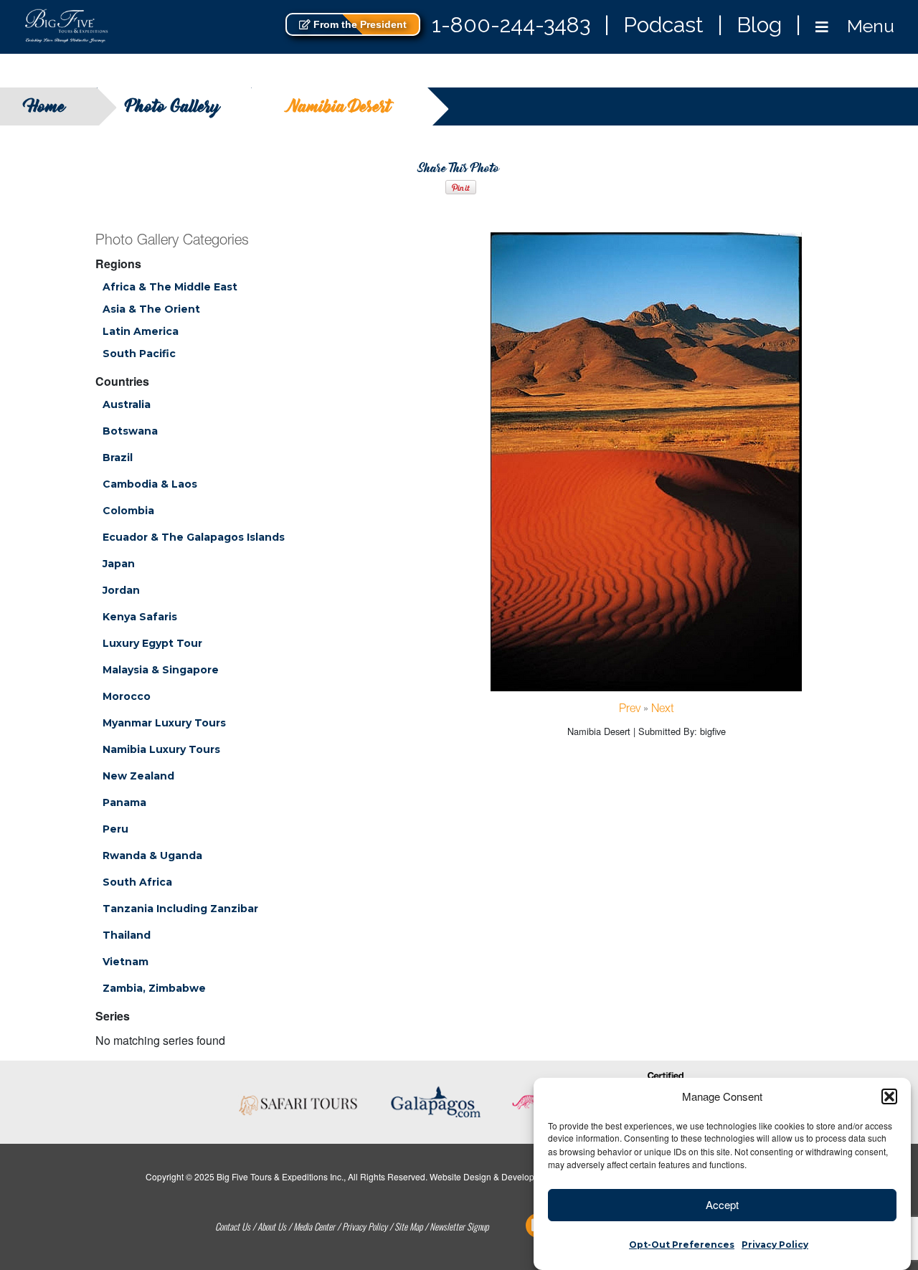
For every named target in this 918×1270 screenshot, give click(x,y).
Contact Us (232, 1226)
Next (662, 709)
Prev (629, 709)
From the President (359, 24)
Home (47, 106)
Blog (759, 24)
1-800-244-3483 (511, 24)
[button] (889, 1096)
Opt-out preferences (681, 1244)
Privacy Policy (775, 1244)
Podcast (663, 24)
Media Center (314, 1226)
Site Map (408, 1226)
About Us (271, 1226)
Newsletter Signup (459, 1226)
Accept (722, 1204)
